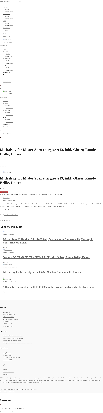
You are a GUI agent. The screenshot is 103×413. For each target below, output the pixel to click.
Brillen (8, 9)
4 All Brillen (6, 321)
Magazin (5, 30)
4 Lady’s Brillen (7, 312)
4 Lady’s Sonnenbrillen (9, 314)
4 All (4, 21)
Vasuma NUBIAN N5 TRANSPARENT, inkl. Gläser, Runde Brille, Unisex (46, 257)
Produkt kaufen (4, 192)
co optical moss (7, 353)
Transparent (56, 194)
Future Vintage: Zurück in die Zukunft (13, 338)
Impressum (6, 374)
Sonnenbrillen (9, 11)
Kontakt (5, 369)
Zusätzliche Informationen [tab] (9, 200)
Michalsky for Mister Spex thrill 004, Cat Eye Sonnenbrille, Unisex (42, 272)
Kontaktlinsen (6, 28)
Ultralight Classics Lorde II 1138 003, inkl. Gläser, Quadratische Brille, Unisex (49, 286)
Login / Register (7, 82)
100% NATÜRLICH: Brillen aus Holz (13, 336)
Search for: (3, 1)
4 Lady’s (5, 7)
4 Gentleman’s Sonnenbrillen (10, 319)
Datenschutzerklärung (8, 372)
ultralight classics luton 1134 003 (11, 357)
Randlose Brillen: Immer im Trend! (12, 340)
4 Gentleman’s (6, 14)
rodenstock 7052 (7, 360)
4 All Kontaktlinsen (8, 326)
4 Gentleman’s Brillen (8, 317)
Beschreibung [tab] (6, 198)
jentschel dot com (11, 391)
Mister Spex (11, 209)
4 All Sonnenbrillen (8, 324)
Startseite (5, 4)
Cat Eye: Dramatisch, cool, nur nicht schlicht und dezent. (17, 343)
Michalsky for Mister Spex (29, 194)
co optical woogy (7, 355)
